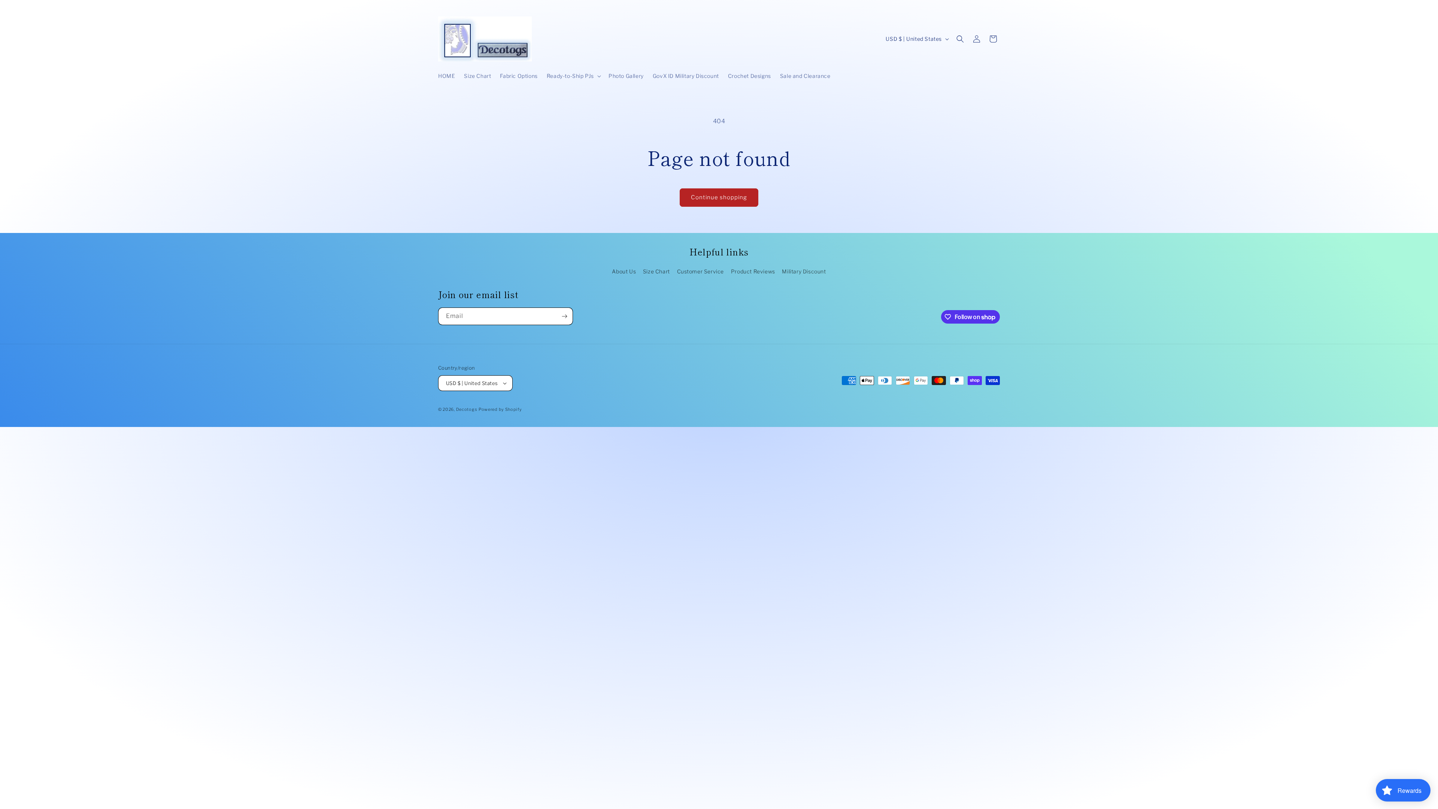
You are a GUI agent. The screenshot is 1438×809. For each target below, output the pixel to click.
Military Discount (804, 271)
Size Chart (656, 271)
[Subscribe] (564, 316)
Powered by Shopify (500, 409)
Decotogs (466, 409)
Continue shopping (719, 197)
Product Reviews (753, 271)
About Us (624, 271)
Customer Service (700, 271)
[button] (573, 76)
